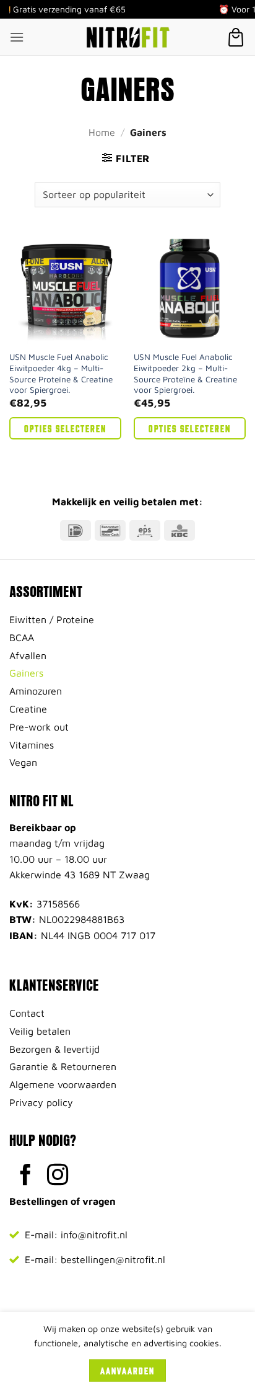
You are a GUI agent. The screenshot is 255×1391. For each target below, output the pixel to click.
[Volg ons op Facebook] (26, 1176)
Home (102, 132)
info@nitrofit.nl (94, 1234)
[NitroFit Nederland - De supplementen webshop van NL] (127, 37)
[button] (16, 37)
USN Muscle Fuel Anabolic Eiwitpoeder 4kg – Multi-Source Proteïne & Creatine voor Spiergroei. (61, 373)
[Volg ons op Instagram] (58, 1176)
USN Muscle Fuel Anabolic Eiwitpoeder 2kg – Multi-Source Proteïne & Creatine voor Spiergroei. (185, 373)
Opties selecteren (65, 428)
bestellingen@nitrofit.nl (113, 1259)
